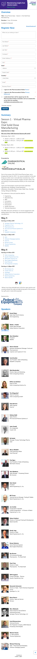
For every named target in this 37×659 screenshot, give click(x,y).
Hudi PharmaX (8, 262)
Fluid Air (7, 240)
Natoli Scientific (9, 277)
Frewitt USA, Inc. (9, 270)
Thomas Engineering (10, 244)
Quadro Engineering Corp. (11, 257)
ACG (6, 237)
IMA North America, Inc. (11, 258)
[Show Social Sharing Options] (35, 652)
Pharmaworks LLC (9, 227)
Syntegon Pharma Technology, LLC (14, 223)
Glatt (6, 230)
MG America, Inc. (9, 269)
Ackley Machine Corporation (12, 274)
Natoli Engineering (9, 276)
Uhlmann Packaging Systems (12, 239)
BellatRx (7, 246)
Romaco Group (9, 242)
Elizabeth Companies (10, 232)
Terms (27, 89)
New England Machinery (11, 260)
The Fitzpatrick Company (11, 264)
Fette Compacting (9, 255)
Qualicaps (7, 272)
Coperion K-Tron (9, 225)
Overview (5, 12)
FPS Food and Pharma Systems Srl (14, 228)
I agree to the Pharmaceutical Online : (16, 89)
